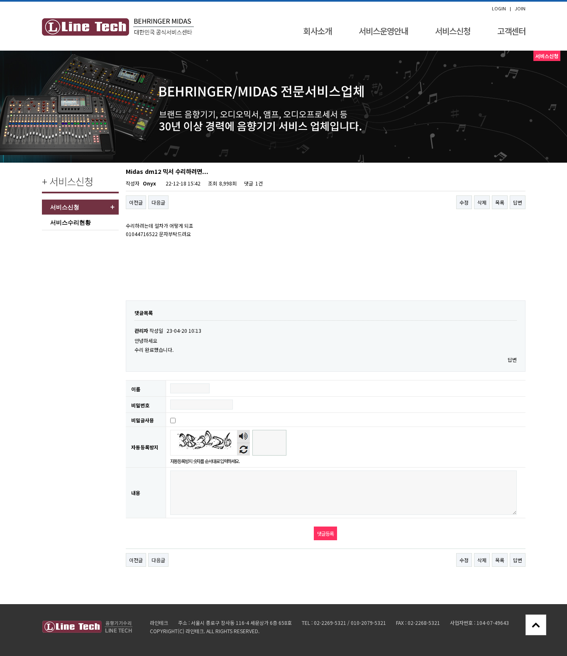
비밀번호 (140, 405)
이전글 (136, 202)
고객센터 (511, 31)
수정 (464, 202)
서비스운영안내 (383, 31)
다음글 (158, 202)
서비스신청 (452, 31)
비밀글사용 (142, 420)
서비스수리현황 (70, 222)
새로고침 (243, 449)
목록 (499, 202)
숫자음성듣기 (243, 436)
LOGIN (499, 8)
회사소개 (317, 31)
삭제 (481, 202)
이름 (135, 389)
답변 (517, 202)
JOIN (520, 8)
